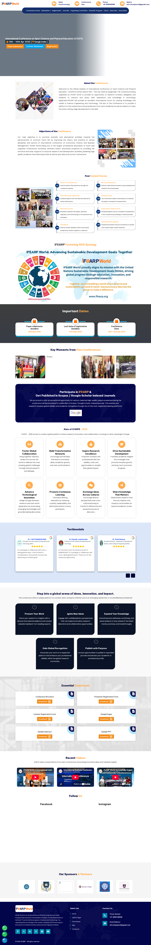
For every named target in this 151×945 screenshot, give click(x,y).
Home (74, 914)
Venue (106, 11)
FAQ (73, 925)
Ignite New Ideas (75, 614)
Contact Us (75, 929)
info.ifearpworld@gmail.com (117, 925)
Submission (45, 11)
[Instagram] (36, 931)
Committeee (76, 921)
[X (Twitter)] (23, 931)
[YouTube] (48, 931)
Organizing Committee (78, 11)
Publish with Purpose (96, 648)
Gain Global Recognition (55, 648)
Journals (66, 11)
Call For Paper (76, 917)
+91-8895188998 (116, 917)
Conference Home (33, 11)
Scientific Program (95, 11)
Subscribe (113, 11)
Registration (56, 11)
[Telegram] (42, 931)
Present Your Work (34, 614)
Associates (123, 11)
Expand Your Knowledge (116, 614)
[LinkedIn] (30, 931)
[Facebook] (17, 931)
